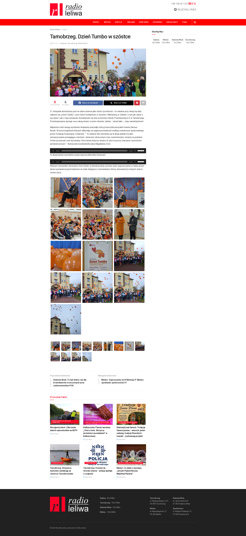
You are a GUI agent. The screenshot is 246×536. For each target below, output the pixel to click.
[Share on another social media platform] (143, 102)
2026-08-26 (55, 434)
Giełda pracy (172, 22)
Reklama (131, 22)
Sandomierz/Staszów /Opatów (61, 421)
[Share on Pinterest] (137, 102)
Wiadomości (83, 43)
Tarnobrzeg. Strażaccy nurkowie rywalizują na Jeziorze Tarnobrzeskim (61, 471)
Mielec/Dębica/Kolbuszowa (97, 422)
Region (96, 22)
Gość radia (143, 22)
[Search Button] (195, 22)
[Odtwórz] (53, 150)
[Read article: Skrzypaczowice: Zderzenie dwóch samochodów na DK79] (64, 414)
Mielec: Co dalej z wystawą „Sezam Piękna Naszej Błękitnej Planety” (129, 471)
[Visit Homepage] (66, 9)
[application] (98, 150)
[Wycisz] (135, 150)
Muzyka (107, 22)
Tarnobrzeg (72, 43)
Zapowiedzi (157, 22)
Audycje (118, 22)
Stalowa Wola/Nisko (128, 422)
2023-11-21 (54, 43)
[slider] (141, 150)
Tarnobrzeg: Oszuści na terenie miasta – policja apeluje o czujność (97, 471)
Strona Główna (55, 29)
